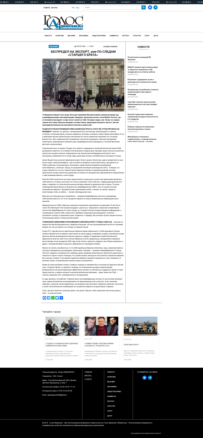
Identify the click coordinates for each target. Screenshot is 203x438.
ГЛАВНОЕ (46, 8)
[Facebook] (150, 7)
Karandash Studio (154, 433)
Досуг (156, 36)
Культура (137, 36)
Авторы (54, 8)
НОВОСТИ (48, 36)
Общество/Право (99, 36)
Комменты (114, 36)
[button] (44, 334)
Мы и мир (71, 36)
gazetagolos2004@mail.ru (57, 395)
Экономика (83, 36)
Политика (60, 36)
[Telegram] (155, 7)
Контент (125, 36)
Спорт (147, 36)
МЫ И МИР (54, 46)
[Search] (143, 7)
